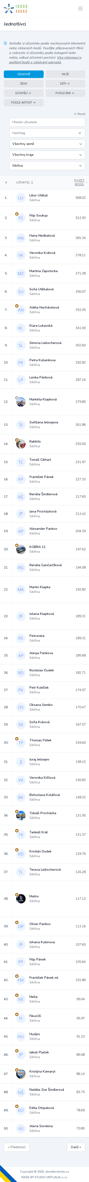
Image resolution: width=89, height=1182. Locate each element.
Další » (76, 1147)
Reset (81, 114)
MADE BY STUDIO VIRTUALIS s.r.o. (44, 1177)
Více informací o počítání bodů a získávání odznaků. (45, 60)
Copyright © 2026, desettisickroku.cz (44, 1171)
